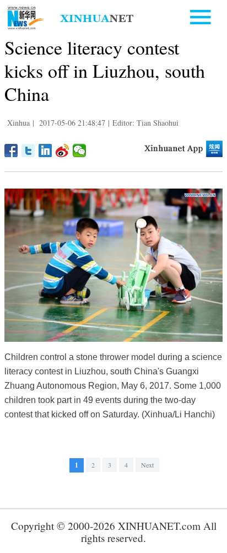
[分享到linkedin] (45, 150)
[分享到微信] (80, 150)
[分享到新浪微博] (62, 150)
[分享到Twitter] (28, 150)
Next (147, 464)
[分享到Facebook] (11, 150)
